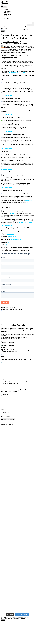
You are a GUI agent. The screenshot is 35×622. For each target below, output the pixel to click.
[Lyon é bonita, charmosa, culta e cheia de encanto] (33, 461)
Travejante (10, 242)
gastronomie (7, 14)
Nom (2, 409)
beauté (6, 17)
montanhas (28, 200)
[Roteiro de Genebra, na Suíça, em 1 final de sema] (26, 449)
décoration (7, 18)
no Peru (17, 177)
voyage (6, 9)
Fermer (4, 6)
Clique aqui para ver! (6, 95)
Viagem (16, 309)
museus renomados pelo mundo (16, 72)
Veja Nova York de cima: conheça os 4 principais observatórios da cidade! (16, 350)
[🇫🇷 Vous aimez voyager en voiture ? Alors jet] (5, 484)
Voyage (3, 31)
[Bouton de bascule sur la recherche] (33, 23)
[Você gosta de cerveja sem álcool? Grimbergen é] (15, 504)
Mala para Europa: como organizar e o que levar (16, 359)
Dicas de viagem (5, 307)
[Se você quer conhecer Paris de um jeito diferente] (12, 477)
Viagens (20, 309)
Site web (3, 416)
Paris (8, 309)
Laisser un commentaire (22, 43)
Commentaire (4, 394)
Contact (6, 20)
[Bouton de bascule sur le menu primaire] (2, 5)
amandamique (11, 245)
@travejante (10, 234)
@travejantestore (16, 239)
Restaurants (7, 12)
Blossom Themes (7, 618)
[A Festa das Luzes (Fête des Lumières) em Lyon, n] (22, 479)
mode (5, 15)
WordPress (22, 618)
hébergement (7, 11)
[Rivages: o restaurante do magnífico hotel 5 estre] (9, 520)
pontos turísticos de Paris (26, 222)
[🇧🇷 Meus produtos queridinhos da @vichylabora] (19, 503)
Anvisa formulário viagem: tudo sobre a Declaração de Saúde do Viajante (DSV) (17, 383)
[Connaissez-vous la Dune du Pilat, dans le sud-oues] (2, 460)
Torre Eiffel (10, 213)
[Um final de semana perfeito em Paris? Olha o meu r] (29, 466)
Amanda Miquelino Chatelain (10, 42)
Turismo (11, 309)
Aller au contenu (5, 1)
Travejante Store (12, 236)
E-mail (3, 413)
